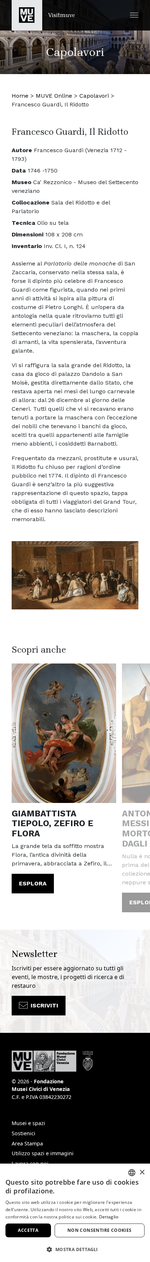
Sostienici (23, 1133)
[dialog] (75, 1213)
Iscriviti (44, 1005)
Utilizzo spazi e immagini (43, 1153)
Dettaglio (109, 1217)
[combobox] (131, 1172)
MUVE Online (54, 95)
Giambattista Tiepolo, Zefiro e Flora (52, 823)
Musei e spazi (28, 1123)
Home (20, 95)
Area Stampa (27, 1143)
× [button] (142, 1172)
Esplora (33, 883)
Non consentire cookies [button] (99, 1230)
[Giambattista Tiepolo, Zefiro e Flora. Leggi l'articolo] (64, 733)
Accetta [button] (28, 1230)
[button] (134, 15)
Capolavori (94, 95)
